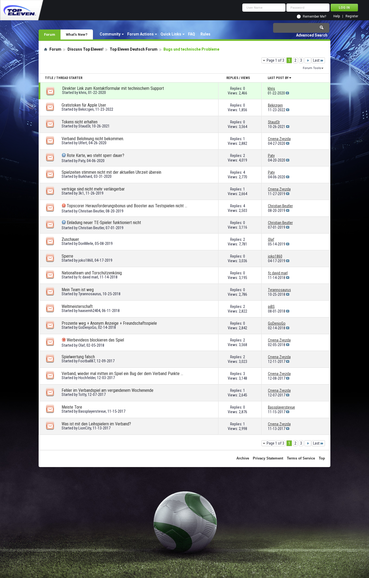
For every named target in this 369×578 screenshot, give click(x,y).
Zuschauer (70, 239)
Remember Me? (314, 16)
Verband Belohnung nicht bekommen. (93, 138)
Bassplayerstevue (92, 411)
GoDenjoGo (87, 327)
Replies (232, 78)
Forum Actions (140, 34)
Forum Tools (312, 68)
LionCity (84, 428)
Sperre (67, 256)
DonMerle (85, 243)
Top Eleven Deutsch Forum (133, 49)
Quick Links (170, 34)
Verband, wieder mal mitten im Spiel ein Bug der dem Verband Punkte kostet (122, 373)
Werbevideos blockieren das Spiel (95, 340)
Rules (205, 34)
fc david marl (88, 277)
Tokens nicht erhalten (80, 121)
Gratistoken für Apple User (84, 105)
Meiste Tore (72, 407)
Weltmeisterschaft (77, 306)
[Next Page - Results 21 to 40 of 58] (307, 60)
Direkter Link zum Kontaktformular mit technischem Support (113, 88)
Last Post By (278, 78)
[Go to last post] (287, 93)
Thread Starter (69, 78)
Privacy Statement (268, 458)
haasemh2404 (89, 310)
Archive (242, 458)
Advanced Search (311, 35)
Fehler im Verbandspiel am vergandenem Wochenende (107, 390)
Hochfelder (86, 377)
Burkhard (85, 176)
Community (110, 34)
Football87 (86, 361)
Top (322, 458)
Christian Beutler (91, 211)
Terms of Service (301, 458)
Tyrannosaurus (89, 293)
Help (336, 16)
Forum (49, 34)
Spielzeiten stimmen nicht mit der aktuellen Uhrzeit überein (111, 172)
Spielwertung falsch (78, 356)
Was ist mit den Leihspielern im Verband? (96, 423)
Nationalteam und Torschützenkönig (92, 272)
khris (82, 92)
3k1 (81, 193)
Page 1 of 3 (275, 60)
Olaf (81, 345)
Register (351, 16)
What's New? (77, 34)
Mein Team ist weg (78, 289)
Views (245, 78)
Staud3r (84, 126)
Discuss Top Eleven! (85, 49)
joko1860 (85, 260)
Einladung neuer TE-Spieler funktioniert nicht (104, 222)
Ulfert (82, 142)
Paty (81, 160)
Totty (82, 394)
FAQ (191, 34)
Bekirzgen (86, 109)
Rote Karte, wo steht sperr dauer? (95, 155)
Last (316, 60)
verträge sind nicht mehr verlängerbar (93, 189)
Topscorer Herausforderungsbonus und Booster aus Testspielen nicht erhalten (127, 205)
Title (49, 78)
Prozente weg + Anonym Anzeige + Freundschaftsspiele (109, 323)
